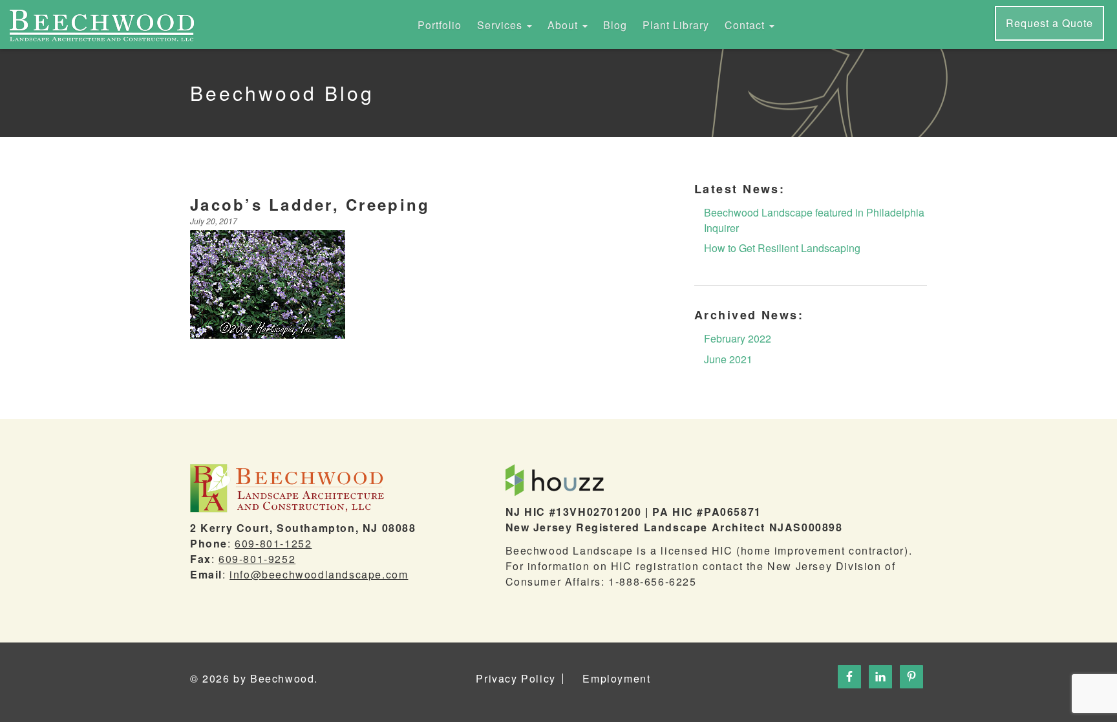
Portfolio (440, 24)
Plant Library (676, 24)
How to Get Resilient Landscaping (782, 247)
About (564, 24)
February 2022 (737, 338)
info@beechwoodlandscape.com (318, 574)
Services (501, 24)
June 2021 (728, 359)
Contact (746, 24)
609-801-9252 (256, 558)
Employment (616, 679)
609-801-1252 (273, 543)
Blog (615, 24)
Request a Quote (1049, 23)
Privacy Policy (515, 679)
